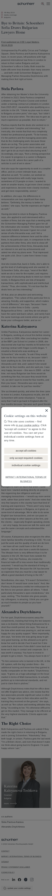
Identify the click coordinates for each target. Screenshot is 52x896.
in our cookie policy (27, 425)
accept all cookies (26, 450)
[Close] (47, 410)
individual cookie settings (26, 465)
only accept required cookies (26, 458)
